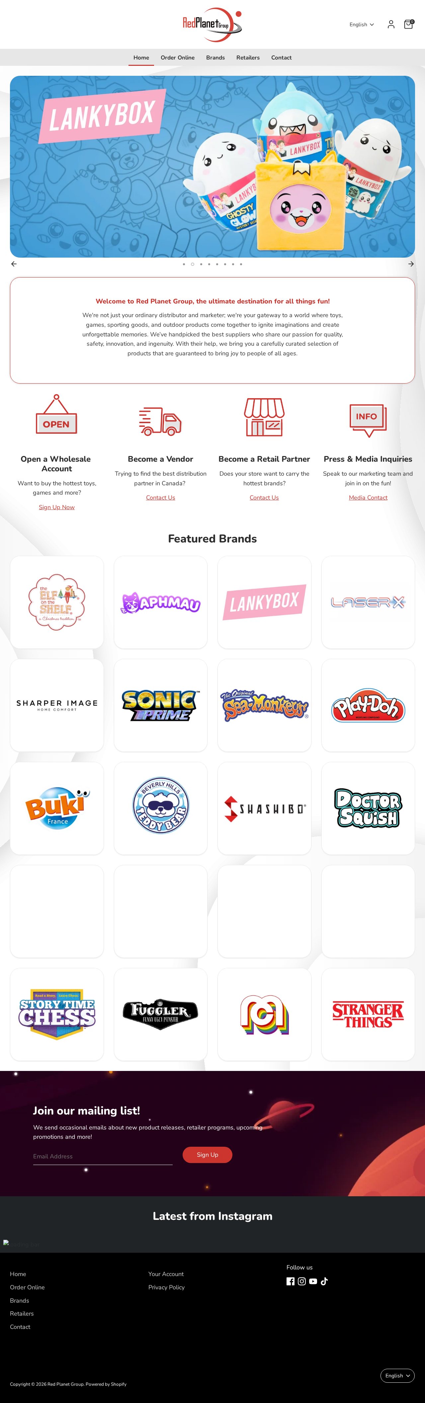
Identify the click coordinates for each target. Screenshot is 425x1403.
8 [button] (241, 264)
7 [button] (233, 264)
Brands (215, 57)
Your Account (166, 1274)
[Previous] (14, 264)
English (358, 24)
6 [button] (225, 264)
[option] (212, 167)
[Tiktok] (324, 1281)
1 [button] (184, 264)
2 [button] (192, 264)
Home (141, 57)
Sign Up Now (57, 507)
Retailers (248, 57)
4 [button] (208, 264)
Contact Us (160, 498)
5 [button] (217, 264)
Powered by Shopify (106, 1384)
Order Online (178, 57)
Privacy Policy (166, 1287)
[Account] (391, 24)
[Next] (411, 264)
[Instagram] (302, 1281)
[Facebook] (291, 1281)
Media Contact (368, 498)
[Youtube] (313, 1281)
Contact (281, 57)
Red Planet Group (65, 1384)
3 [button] (200, 264)
